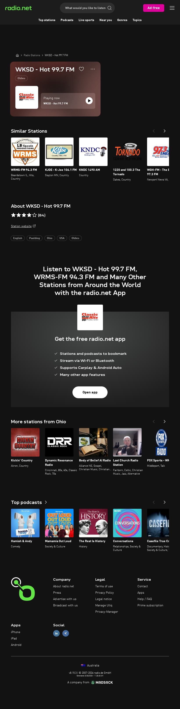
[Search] (109, 8)
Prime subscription (150, 605)
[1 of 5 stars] (13, 215)
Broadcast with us (65, 605)
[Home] (17, 55)
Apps (140, 592)
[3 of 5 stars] (24, 215)
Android (16, 644)
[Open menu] (172, 8)
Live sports (86, 20)
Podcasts (67, 20)
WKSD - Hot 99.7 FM (55, 103)
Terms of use (104, 586)
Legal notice (103, 599)
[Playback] (89, 100)
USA (62, 238)
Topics (137, 20)
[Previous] (153, 129)
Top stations (46, 20)
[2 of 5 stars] (18, 215)
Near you (105, 20)
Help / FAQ (144, 599)
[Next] (164, 129)
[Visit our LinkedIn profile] (56, 633)
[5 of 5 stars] (34, 215)
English (17, 238)
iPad (14, 638)
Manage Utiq (103, 605)
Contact (142, 586)
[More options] (92, 69)
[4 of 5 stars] (29, 215)
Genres (122, 20)
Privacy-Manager (106, 611)
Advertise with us (64, 599)
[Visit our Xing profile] (65, 633)
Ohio (49, 238)
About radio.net (63, 586)
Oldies (21, 78)
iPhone (15, 632)
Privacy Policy (104, 592)
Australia (92, 665)
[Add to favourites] (81, 68)
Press (57, 592)
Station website (21, 226)
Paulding (34, 238)
